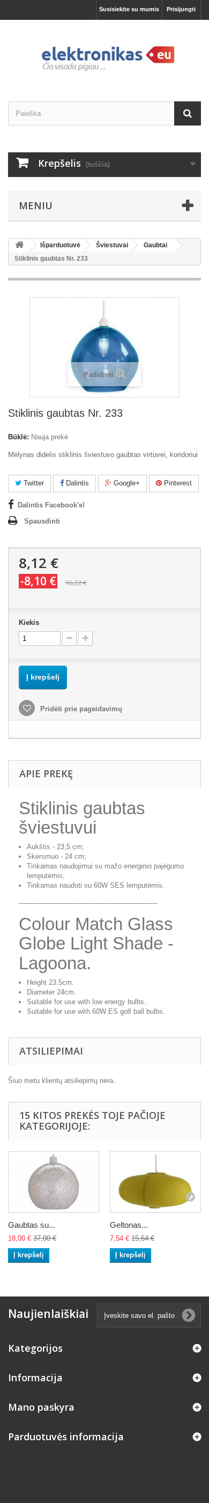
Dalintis (76, 483)
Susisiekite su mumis (129, 9)
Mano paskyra (41, 1407)
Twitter (32, 483)
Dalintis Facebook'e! (51, 505)
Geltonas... (129, 1224)
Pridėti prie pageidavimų (80, 709)
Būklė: (18, 437)
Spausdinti (42, 521)
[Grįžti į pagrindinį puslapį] (19, 245)
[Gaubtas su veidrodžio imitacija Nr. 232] (53, 1182)
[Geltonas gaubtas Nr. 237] (155, 1182)
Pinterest (177, 483)
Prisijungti (181, 9)
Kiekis (29, 622)
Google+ (125, 483)
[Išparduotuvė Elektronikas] (104, 51)
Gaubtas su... (31, 1224)
